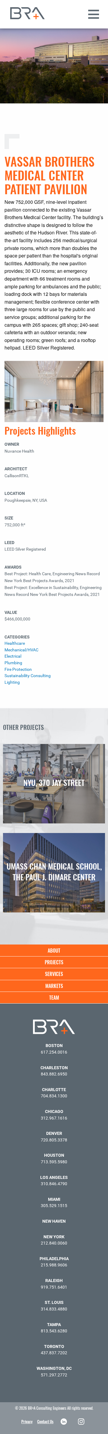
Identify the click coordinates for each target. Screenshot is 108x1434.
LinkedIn (64, 1421)
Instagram (81, 1421)
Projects (54, 962)
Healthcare (14, 643)
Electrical (12, 656)
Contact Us (45, 1421)
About (54, 950)
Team (54, 997)
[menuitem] (54, 950)
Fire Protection (18, 669)
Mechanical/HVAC (21, 650)
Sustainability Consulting (27, 675)
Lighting (12, 682)
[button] (100, 23)
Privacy (27, 1421)
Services (54, 973)
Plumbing (13, 662)
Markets (54, 985)
